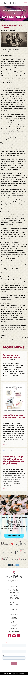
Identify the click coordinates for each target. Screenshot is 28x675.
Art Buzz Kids (14, 618)
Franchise (14, 627)
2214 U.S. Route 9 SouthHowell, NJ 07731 (14, 590)
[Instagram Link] (18, 635)
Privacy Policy (15, 673)
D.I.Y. (14, 621)
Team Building (14, 620)
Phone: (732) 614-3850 (14, 592)
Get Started (14, 536)
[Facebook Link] (9, 635)
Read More (6, 378)
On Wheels (14, 622)
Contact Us (14, 628)
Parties (14, 617)
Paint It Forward (14, 624)
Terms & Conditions (8, 673)
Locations (14, 625)
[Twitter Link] (14, 635)
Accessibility (21, 673)
